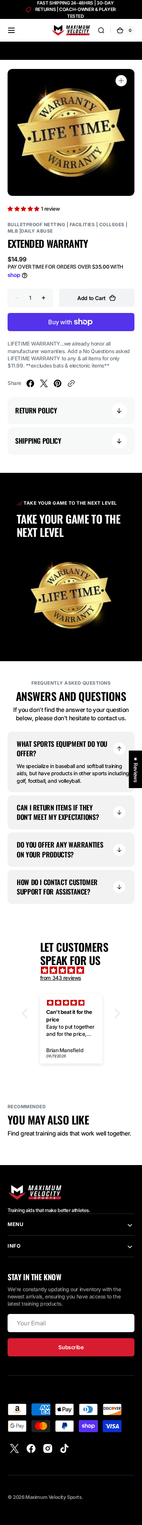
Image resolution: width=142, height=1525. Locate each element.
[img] (75, 970)
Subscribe (70, 1347)
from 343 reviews (60, 978)
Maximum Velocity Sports (53, 1497)
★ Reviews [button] (136, 769)
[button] (11, 30)
